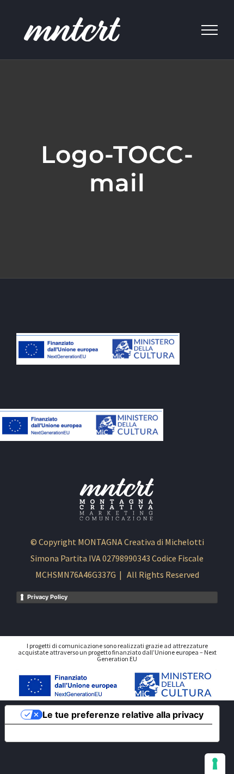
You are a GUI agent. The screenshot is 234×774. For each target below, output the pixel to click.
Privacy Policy (47, 597)
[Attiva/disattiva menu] (209, 30)
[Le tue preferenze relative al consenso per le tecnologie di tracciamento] (215, 763)
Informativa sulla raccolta (67, 733)
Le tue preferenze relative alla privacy (123, 714)
